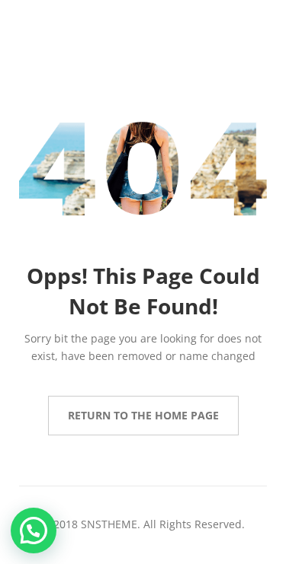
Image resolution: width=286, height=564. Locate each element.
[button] (33, 530)
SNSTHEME (109, 524)
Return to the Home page (143, 415)
